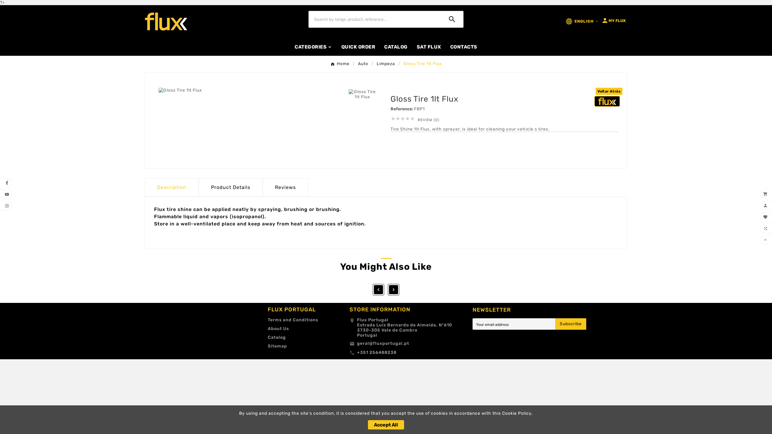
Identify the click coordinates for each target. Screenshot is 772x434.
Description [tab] (171, 187)
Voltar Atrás (609, 91)
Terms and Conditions (293, 319)
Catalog (277, 337)
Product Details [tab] (230, 187)
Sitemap (277, 346)
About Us (278, 328)
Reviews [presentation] (285, 187)
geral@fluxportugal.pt (383, 343)
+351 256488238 (377, 352)
